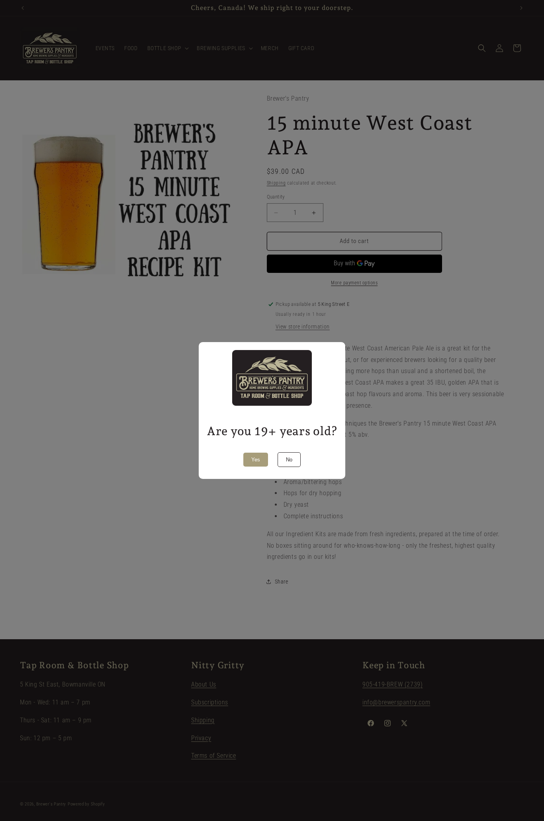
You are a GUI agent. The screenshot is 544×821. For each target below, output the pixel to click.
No (289, 460)
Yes (255, 460)
